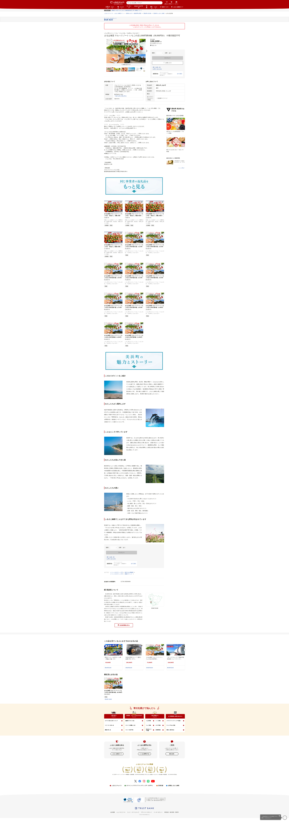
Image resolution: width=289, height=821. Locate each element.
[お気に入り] (285, 818)
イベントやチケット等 (116, 572)
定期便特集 (158, 729)
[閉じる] (279, 816)
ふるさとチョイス (117, 785)
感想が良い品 (108, 729)
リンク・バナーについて (133, 812)
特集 (146, 6)
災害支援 (160, 785)
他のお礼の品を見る (121, 96)
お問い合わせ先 (157, 69)
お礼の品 (110, 7)
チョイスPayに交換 (171, 725)
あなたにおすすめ (138, 6)
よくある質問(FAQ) (144, 753)
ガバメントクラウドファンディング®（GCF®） (139, 785)
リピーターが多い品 (109, 725)
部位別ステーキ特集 (149, 730)
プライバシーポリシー (146, 812)
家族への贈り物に (170, 729)
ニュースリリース (121, 812)
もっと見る (181, 167)
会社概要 (112, 812)
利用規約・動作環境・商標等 (171, 812)
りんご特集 (148, 725)
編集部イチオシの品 (129, 720)
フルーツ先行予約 (129, 729)
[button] (121, 202)
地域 (120, 7)
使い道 (153, 7)
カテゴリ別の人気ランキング (111, 720)
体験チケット (129, 574)
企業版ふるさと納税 (173, 785)
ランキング (129, 6)
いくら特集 (158, 720)
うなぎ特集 (148, 720)
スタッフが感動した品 (130, 725)
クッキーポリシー (158, 812)
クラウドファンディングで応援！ (174, 720)
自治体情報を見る (125, 625)
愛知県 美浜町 (108, 699)
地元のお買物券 (129, 572)
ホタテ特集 (158, 725)
